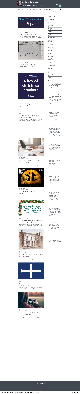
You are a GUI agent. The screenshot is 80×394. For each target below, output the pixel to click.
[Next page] (34, 320)
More (33, 14)
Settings (72, 392)
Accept (76, 392)
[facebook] (60, 9)
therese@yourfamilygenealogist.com (40, 385)
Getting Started (26, 14)
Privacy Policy (37, 392)
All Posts (20, 14)
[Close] (78, 392)
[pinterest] (61, 9)
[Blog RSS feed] (60, 6)
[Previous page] (28, 320)
